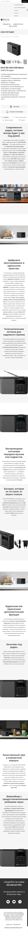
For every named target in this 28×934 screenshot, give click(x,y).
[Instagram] (20, 901)
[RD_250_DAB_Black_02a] (14, 49)
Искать (25, 1)
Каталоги (16, 13)
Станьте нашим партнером (19, 7)
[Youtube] (14, 901)
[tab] (5, 117)
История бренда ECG (18, 4)
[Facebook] (8, 901)
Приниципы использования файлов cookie (13, 927)
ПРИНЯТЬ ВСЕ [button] (9, 924)
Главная (2, 36)
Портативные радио (7, 36)
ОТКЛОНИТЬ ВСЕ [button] (17, 924)
